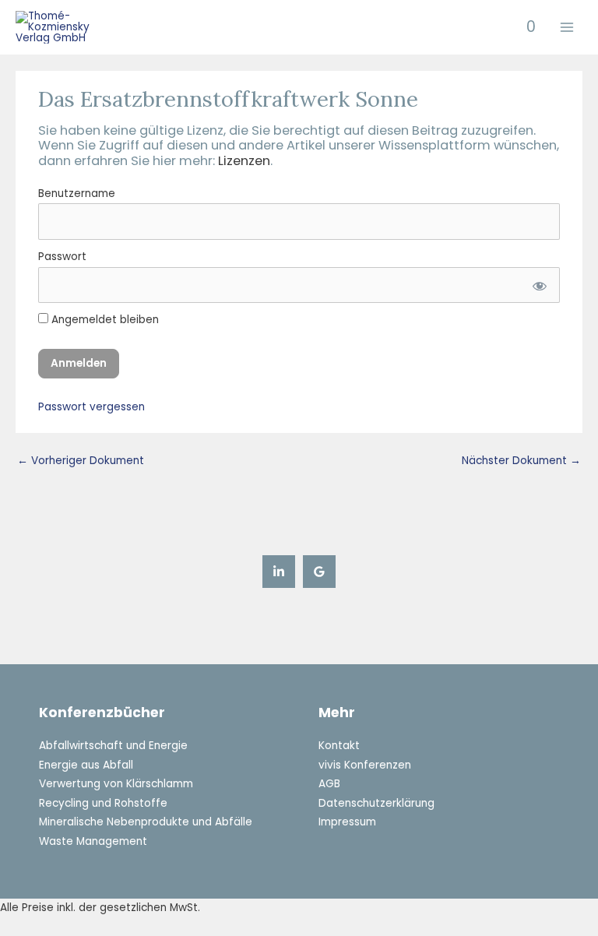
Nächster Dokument (521, 460)
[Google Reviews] (319, 571)
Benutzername (76, 193)
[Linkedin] (278, 571)
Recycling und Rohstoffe (103, 803)
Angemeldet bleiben (103, 319)
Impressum (347, 822)
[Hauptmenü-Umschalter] (567, 28)
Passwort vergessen (91, 406)
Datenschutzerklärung (376, 803)
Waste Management (93, 841)
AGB (329, 783)
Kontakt (339, 745)
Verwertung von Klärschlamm (116, 783)
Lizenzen (244, 161)
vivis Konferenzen (364, 765)
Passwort (62, 256)
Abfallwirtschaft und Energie (113, 745)
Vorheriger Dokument (80, 460)
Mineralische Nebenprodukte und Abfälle (145, 822)
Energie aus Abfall (86, 765)
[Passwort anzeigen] (537, 285)
